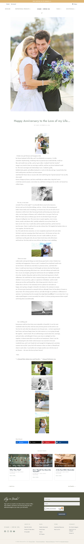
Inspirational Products (22, 9)
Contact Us (71, 533)
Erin (58, 472)
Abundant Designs (64, 541)
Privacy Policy (32, 541)
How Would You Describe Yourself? (42, 471)
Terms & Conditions (40, 541)
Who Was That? (15, 470)
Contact (8, 4)
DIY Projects (41, 534)
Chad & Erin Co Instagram (72, 530)
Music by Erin (57, 529)
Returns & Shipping (50, 541)
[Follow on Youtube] (14, 531)
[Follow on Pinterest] (11, 531)
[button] (22, 442)
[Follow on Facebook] (5, 531)
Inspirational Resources (59, 527)
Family (58, 9)
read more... (13, 475)
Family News (42, 529)
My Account (13, 4)
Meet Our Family (28, 527)
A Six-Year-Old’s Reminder (65, 470)
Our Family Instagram (73, 527)
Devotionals (70, 9)
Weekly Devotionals (43, 527)
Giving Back (27, 532)
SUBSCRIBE (62, 514)
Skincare (7, 9)
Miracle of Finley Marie (29, 529)
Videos (40, 532)
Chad (37, 125)
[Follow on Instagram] (8, 531)
